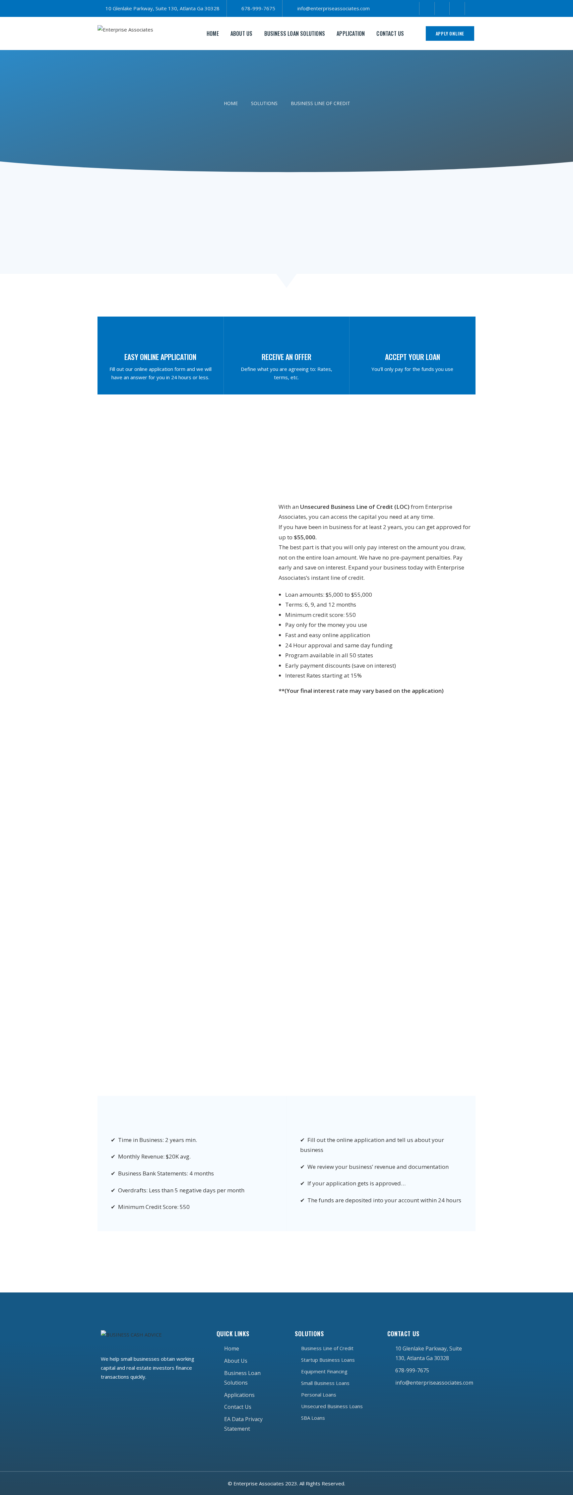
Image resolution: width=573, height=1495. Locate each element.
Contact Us (390, 33)
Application (351, 33)
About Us (241, 33)
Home (213, 33)
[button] (450, 33)
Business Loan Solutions (294, 33)
